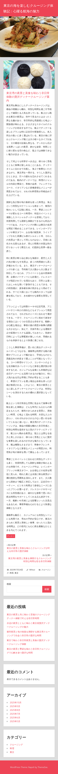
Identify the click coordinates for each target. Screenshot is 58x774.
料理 (11, 573)
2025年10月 (15, 702)
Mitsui (32, 569)
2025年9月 (15, 706)
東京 (16, 573)
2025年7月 (15, 713)
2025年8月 (15, 710)
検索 (9, 583)
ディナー (10, 536)
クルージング (16, 744)
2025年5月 (15, 721)
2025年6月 (15, 717)
